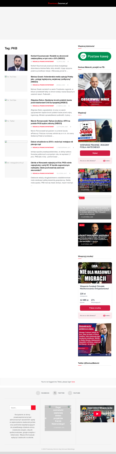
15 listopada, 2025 (87, 190)
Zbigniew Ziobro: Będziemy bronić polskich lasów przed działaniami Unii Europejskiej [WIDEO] (51, 101)
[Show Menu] (6, 3)
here (73, 382)
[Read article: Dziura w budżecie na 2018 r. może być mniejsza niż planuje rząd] (16, 148)
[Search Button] (110, 3)
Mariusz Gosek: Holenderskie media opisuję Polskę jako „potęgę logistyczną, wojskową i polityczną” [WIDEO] (52, 79)
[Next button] (69, 418)
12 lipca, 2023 (60, 61)
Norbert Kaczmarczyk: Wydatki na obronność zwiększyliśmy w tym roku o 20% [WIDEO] (49, 57)
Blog (82, 171)
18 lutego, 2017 (61, 173)
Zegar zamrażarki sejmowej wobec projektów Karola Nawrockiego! (58, 415)
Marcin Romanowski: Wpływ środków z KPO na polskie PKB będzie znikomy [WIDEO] (50, 122)
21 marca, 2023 (61, 106)
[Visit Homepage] (58, 3)
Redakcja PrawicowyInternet (43, 61)
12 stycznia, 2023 (62, 126)
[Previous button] (46, 418)
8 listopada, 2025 (86, 244)
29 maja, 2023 (60, 85)
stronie (30, 437)
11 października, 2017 (63, 147)
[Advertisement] (58, 24)
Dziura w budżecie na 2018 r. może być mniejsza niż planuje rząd (52, 142)
